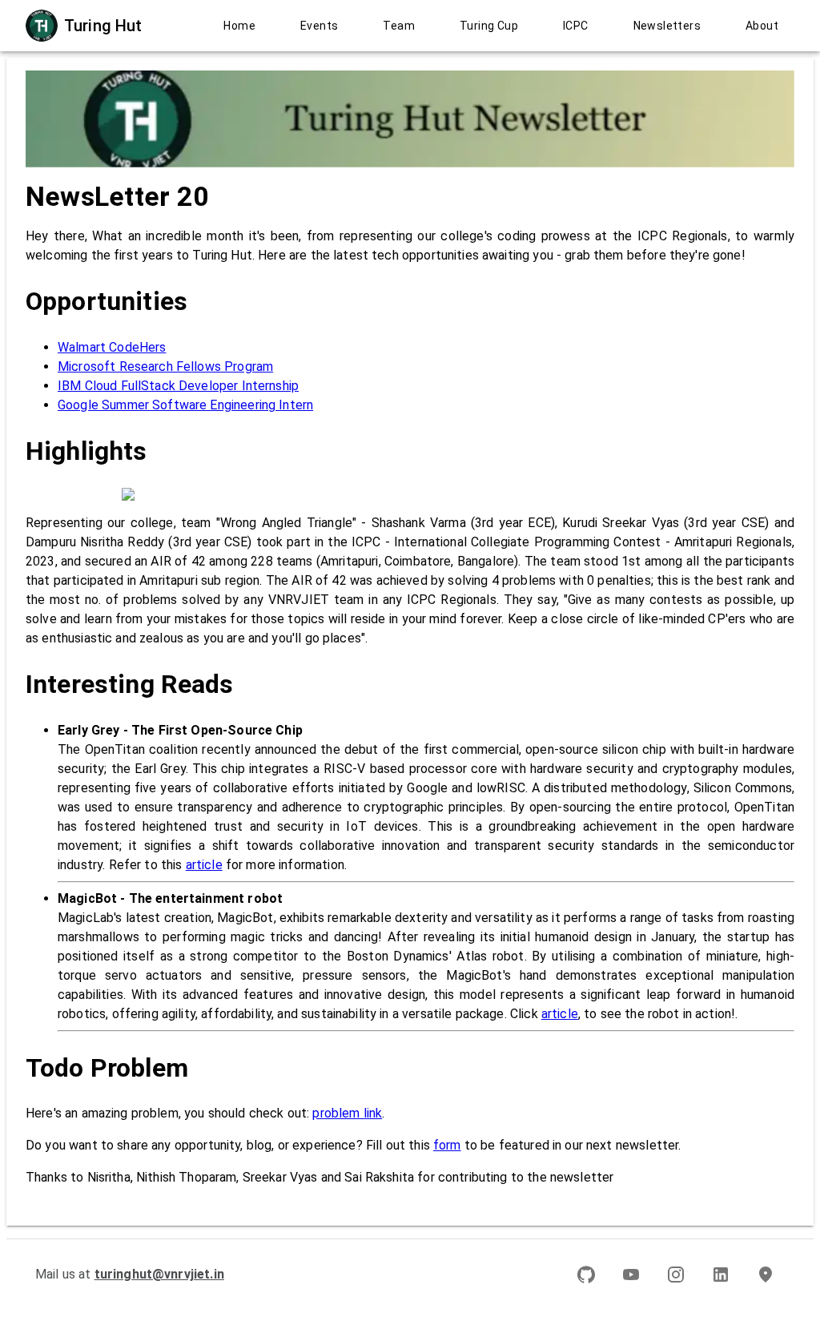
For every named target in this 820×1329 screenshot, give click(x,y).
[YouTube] (631, 1275)
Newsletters (667, 25)
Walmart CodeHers (112, 347)
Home (239, 25)
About (762, 25)
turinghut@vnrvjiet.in (159, 1274)
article (204, 864)
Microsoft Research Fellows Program (165, 366)
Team (399, 25)
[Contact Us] (766, 1275)
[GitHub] (586, 1275)
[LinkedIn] (721, 1275)
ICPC (576, 25)
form (447, 1145)
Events (319, 25)
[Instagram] (676, 1275)
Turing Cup (489, 25)
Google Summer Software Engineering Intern (185, 405)
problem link (347, 1113)
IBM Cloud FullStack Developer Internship (178, 385)
